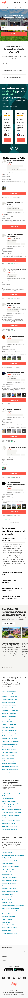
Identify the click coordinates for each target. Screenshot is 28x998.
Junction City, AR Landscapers (10, 722)
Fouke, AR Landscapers (8, 727)
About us (4, 960)
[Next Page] (25, 519)
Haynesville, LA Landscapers (10, 730)
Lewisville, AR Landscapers (9, 699)
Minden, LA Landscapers (9, 761)
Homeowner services (7, 947)
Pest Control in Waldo (8, 869)
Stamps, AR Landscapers (9, 691)
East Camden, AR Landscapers (10, 719)
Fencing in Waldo (6, 807)
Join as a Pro (17, 2)
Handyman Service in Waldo (10, 880)
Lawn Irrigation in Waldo (9, 801)
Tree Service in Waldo (8, 798)
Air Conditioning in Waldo (9, 888)
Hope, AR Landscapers (8, 702)
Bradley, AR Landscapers (9, 713)
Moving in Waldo (6, 930)
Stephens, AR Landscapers (9, 696)
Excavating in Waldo (7, 894)
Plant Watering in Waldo (8, 823)
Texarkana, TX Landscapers (10, 752)
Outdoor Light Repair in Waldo (10, 815)
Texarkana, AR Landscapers (10, 733)
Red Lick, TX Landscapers (9, 763)
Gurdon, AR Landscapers (9, 736)
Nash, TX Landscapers (8, 758)
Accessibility (13, 990)
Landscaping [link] (5, 7)
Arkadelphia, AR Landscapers (10, 766)
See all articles (8, 623)
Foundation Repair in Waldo (9, 861)
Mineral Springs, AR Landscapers (11, 772)
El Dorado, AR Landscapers (9, 738)
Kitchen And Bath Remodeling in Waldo (13, 855)
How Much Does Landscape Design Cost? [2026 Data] (11, 644)
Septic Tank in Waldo (8, 863)
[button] (4, 188)
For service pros (6, 952)
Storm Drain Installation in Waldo (11, 821)
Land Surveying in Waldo (9, 883)
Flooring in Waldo (7, 886)
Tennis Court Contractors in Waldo (11, 812)
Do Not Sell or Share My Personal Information (14, 992)
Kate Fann (5, 640)
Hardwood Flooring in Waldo (10, 891)
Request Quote (14, 193)
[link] (5, 134)
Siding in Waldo (6, 922)
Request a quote (7, 140)
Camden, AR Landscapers (9, 716)
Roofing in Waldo (6, 858)
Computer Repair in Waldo (9, 877)
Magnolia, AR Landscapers (9, 694)
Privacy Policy (18, 988)
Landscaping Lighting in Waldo (10, 804)
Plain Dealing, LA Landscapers (10, 741)
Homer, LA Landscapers (8, 755)
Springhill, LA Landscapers (9, 708)
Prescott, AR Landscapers (9, 705)
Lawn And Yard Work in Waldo (10, 866)
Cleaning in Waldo (7, 874)
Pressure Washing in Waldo (9, 933)
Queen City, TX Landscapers (10, 769)
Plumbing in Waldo (7, 852)
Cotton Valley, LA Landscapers (10, 744)
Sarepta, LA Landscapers (9, 724)
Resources (4, 956)
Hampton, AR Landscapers (9, 747)
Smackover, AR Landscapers (10, 710)
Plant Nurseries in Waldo (9, 818)
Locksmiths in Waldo (8, 872)
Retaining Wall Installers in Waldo (11, 809)
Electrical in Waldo (7, 902)
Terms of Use (10, 988)
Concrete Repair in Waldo (9, 925)
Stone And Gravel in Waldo (9, 829)
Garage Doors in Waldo (8, 916)
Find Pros (14, 34)
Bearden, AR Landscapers (9, 750)
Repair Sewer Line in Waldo (9, 826)
